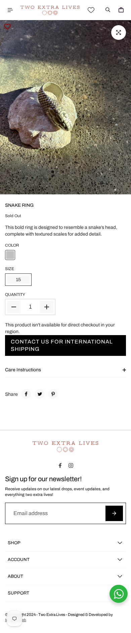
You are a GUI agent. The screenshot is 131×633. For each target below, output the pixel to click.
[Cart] (121, 10)
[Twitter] (40, 394)
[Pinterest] (53, 394)
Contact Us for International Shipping (62, 345)
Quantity (15, 294)
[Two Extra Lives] (50, 10)
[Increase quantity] (46, 307)
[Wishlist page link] (91, 10)
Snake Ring (19, 205)
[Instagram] (71, 465)
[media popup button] (118, 32)
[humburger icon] (10, 10)
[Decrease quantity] (13, 307)
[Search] (108, 10)
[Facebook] (26, 394)
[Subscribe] (114, 513)
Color (12, 245)
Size (9, 268)
